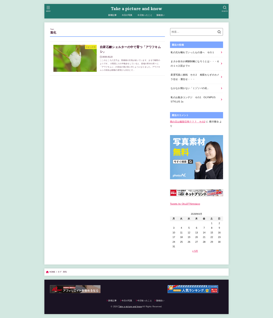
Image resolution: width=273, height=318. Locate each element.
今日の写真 (128, 15)
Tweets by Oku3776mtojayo (185, 204)
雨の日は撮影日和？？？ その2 (187, 121)
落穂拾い (160, 15)
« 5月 (195, 251)
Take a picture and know (136, 8)
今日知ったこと (144, 15)
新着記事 (112, 15)
